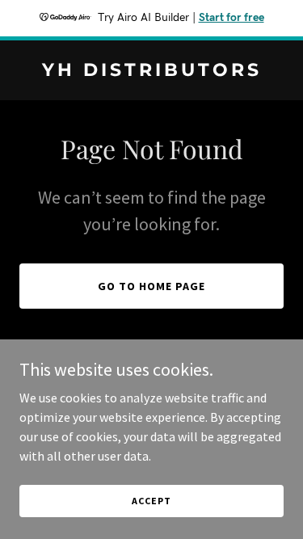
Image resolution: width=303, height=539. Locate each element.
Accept (151, 501)
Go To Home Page (151, 286)
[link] (151, 71)
